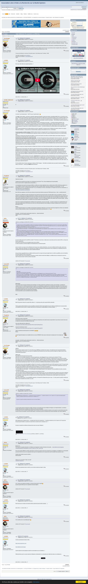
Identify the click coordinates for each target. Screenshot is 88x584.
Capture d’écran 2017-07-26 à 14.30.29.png (23, 433)
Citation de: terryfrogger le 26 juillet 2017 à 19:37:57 (24, 267)
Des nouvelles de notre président (77, 87)
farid (75, 154)
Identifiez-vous (75, 43)
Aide (73, 35)
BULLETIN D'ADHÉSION (78, 58)
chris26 (72, 88)
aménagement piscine (75, 91)
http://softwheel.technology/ (21, 546)
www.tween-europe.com (20, 460)
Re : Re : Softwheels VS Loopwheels (25, 218)
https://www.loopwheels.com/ (21, 543)
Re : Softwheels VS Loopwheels (24, 38)
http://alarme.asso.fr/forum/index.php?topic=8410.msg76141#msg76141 (29, 324)
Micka (5, 442)
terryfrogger (7, 38)
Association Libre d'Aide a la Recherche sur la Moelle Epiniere (23, 3)
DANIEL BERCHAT (8, 100)
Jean (82, 77)
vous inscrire (21, 7)
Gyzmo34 (76, 139)
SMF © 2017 (44, 579)
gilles (5, 218)
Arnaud (75, 133)
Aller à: (55, 571)
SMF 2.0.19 (39, 579)
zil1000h (6, 60)
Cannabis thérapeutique (75, 94)
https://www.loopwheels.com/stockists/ (23, 189)
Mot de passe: (73, 23)
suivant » (68, 30)
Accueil (73, 32)
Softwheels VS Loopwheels (23, 536)
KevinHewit (75, 120)
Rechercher (74, 37)
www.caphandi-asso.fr (29, 56)
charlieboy (76, 136)
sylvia (82, 94)
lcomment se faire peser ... (76, 97)
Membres (74, 41)
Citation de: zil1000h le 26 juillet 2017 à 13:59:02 (24, 393)
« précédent (65, 30)
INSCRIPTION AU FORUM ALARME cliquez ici (78, 9)
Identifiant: (74, 22)
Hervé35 (80, 83)
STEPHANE (76, 164)
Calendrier (74, 38)
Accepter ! (80, 582)
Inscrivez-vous (75, 44)
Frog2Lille (6, 175)
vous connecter (13, 7)
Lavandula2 (73, 101)
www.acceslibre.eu (27, 55)
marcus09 (6, 264)
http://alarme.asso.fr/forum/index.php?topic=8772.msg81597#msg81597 (29, 328)
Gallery (73, 40)
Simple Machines (49, 579)
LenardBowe (75, 121)
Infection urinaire (74, 80)
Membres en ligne (75, 119)
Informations (36, 582)
